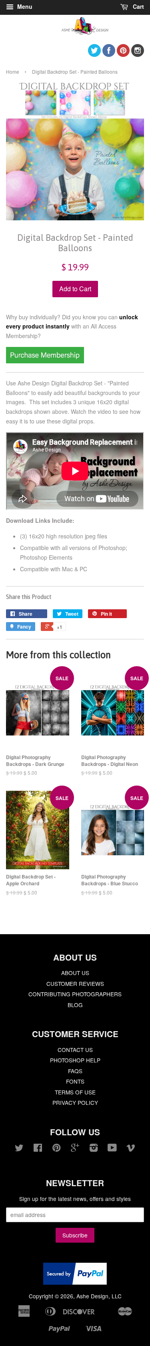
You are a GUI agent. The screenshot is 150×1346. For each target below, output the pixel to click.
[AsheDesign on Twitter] (94, 54)
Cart (137, 6)
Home (12, 71)
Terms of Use (75, 1092)
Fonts (75, 1081)
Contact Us (75, 1050)
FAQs (75, 1071)
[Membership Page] (45, 361)
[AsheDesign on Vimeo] (130, 1149)
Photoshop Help (75, 1060)
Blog (75, 1005)
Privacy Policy (75, 1102)
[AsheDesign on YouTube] (112, 1149)
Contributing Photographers (75, 994)
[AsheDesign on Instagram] (137, 54)
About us (75, 973)
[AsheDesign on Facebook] (108, 54)
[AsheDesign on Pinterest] (123, 54)
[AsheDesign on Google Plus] (75, 1149)
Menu (24, 6)
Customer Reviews (75, 983)
